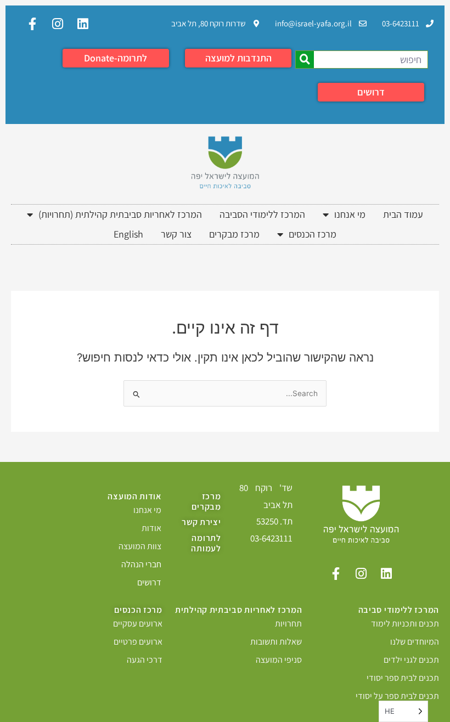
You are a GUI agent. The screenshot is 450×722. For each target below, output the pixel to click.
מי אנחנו (349, 214)
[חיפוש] (305, 59)
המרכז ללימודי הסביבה (262, 214)
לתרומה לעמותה (206, 543)
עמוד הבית (403, 214)
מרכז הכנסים (312, 234)
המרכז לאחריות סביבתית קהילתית (238, 610)
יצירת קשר (201, 522)
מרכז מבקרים (234, 234)
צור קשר (176, 234)
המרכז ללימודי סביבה (398, 610)
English (128, 234)
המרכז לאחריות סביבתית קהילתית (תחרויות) (120, 214)
